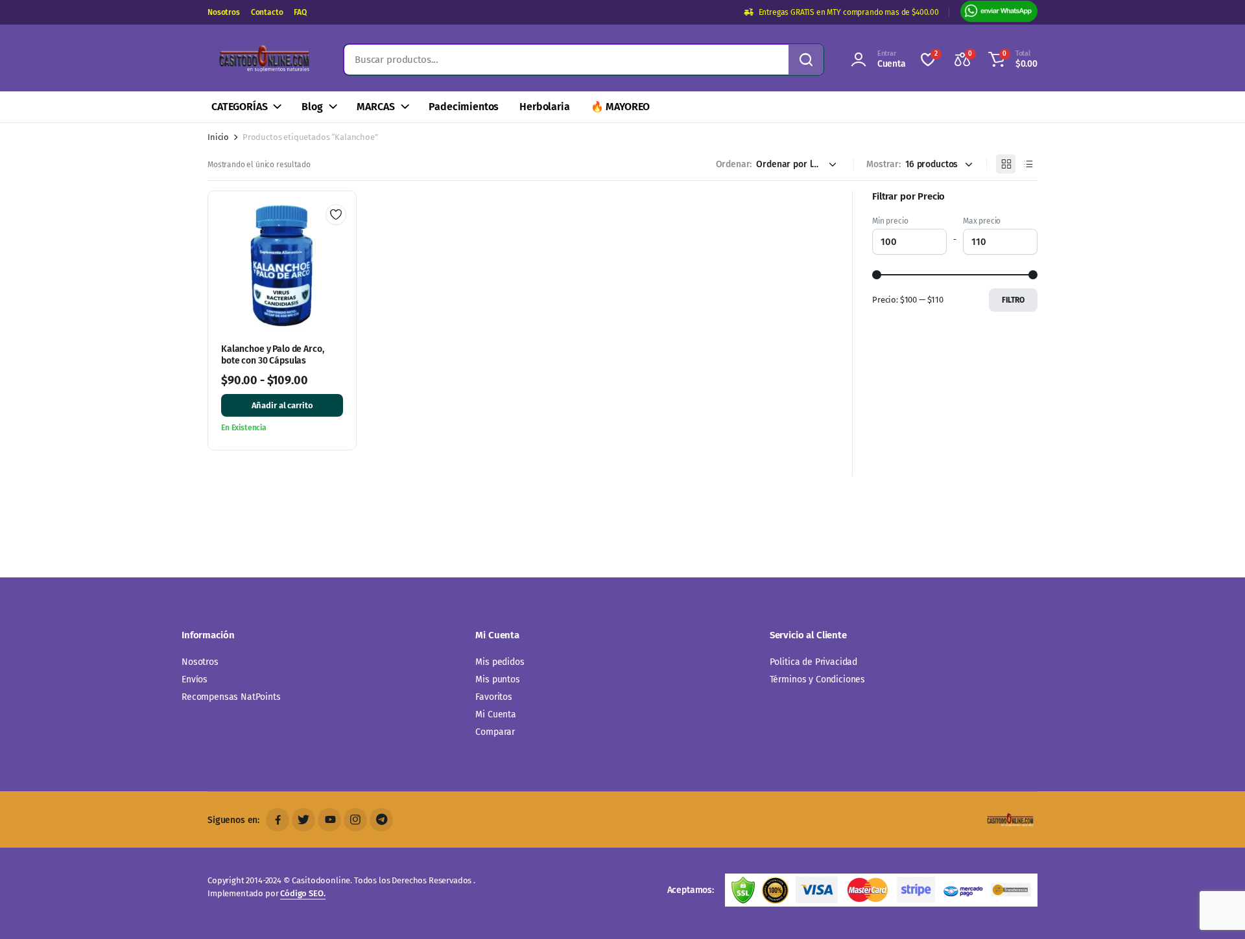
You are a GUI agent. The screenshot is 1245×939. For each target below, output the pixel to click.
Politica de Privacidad (813, 661)
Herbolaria (544, 106)
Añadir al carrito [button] (282, 405)
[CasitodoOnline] (263, 60)
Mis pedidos (499, 661)
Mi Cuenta (495, 714)
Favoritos (493, 696)
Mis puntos (497, 679)
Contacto (267, 12)
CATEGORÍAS (239, 106)
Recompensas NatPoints (231, 696)
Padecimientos (464, 106)
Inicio (218, 137)
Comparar (495, 731)
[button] (1011, 59)
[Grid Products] (1005, 164)
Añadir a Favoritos (336, 214)
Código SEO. (302, 893)
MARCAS (375, 106)
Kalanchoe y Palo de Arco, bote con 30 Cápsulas (272, 354)
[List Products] (1028, 164)
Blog (312, 106)
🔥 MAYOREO (620, 106)
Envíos (195, 679)
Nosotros (224, 12)
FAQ (300, 12)
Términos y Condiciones (817, 679)
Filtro (1013, 300)
